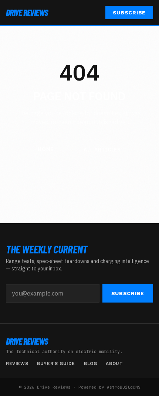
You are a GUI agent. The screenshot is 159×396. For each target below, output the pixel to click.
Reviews (17, 363)
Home (46, 149)
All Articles (102, 149)
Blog (90, 363)
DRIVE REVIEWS (27, 12)
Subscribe (129, 13)
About (114, 363)
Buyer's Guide (56, 363)
